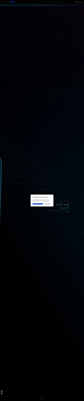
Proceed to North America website (37, 203)
